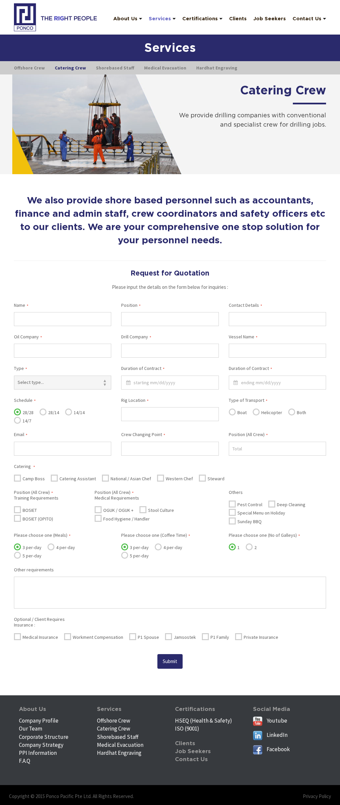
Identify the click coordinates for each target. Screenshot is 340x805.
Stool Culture (160, 510)
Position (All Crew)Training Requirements (36, 495)
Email (21, 434)
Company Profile (38, 720)
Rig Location (135, 400)
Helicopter (271, 412)
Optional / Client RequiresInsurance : (39, 622)
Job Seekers (193, 751)
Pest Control (249, 505)
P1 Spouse (148, 637)
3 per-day (32, 547)
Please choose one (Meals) (42, 535)
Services (109, 709)
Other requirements (34, 570)
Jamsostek (184, 637)
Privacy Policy (317, 796)
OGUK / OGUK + (117, 510)
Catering (24, 466)
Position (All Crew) (248, 434)
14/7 (26, 421)
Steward (215, 479)
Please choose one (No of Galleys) (264, 535)
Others (236, 492)
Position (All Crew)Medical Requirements (117, 495)
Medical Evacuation (120, 744)
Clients (185, 743)
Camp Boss (33, 479)
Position (131, 305)
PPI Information (38, 752)
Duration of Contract (143, 368)
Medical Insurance (40, 637)
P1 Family (219, 637)
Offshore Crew (113, 720)
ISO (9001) (187, 728)
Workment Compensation (97, 637)
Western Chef (179, 479)
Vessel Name (243, 337)
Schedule (25, 400)
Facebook (278, 749)
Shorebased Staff (117, 737)
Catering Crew (113, 728)
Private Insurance (260, 637)
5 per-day (32, 556)
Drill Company (136, 337)
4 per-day (65, 547)
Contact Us (191, 759)
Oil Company (28, 337)
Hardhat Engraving (119, 752)
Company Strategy (41, 744)
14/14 (79, 412)
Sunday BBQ (249, 521)
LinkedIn (277, 735)
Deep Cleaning (290, 505)
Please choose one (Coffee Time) (155, 535)
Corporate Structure (43, 737)
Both (301, 412)
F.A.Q (24, 760)
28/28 (28, 412)
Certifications (195, 709)
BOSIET (29, 510)
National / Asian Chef (130, 479)
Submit (170, 661)
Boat (241, 412)
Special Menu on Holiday (260, 513)
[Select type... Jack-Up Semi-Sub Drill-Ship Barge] (62, 383)
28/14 (53, 412)
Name (21, 305)
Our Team (30, 728)
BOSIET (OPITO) (37, 519)
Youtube (276, 720)
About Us (32, 709)
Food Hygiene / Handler (126, 519)
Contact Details (245, 305)
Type (20, 368)
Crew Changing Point (143, 434)
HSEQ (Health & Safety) (203, 720)
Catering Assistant (77, 479)
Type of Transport (248, 400)
